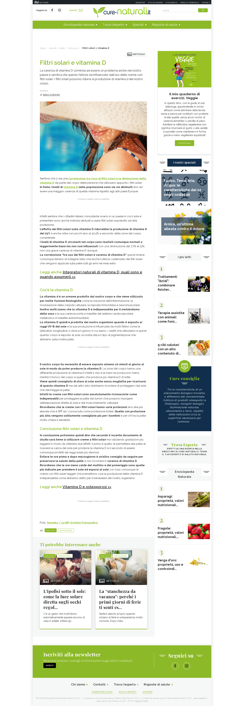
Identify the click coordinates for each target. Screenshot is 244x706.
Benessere (66, 530)
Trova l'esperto (113, 24)
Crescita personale (189, 3)
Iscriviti (73, 10)
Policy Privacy (127, 692)
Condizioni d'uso (102, 692)
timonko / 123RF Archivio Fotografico (72, 522)
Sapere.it (206, 3)
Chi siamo (78, 684)
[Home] (122, 12)
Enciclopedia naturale (79, 24)
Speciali (138, 24)
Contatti (99, 684)
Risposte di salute (165, 24)
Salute (50, 530)
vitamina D (71, 187)
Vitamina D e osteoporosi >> (87, 487)
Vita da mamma (155, 3)
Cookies (148, 692)
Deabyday (140, 3)
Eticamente (171, 3)
